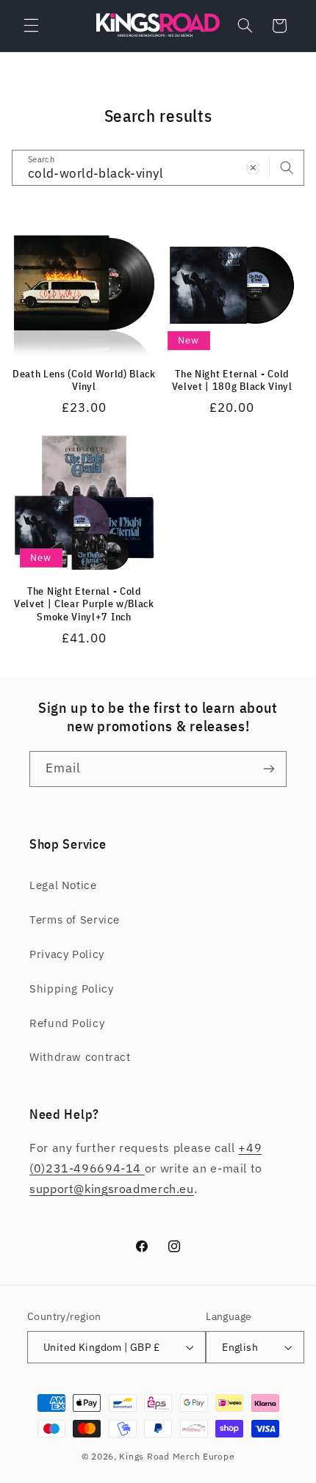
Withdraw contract (80, 1057)
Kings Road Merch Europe (176, 1456)
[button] (31, 26)
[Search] (287, 167)
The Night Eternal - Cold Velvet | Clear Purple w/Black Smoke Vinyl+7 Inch (84, 604)
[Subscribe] (269, 769)
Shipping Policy (71, 989)
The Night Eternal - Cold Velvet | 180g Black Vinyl (232, 381)
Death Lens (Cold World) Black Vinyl (84, 381)
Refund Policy (66, 1023)
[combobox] (158, 168)
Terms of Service (74, 920)
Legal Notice (63, 885)
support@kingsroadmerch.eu (111, 1188)
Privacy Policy (66, 954)
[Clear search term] (253, 167)
